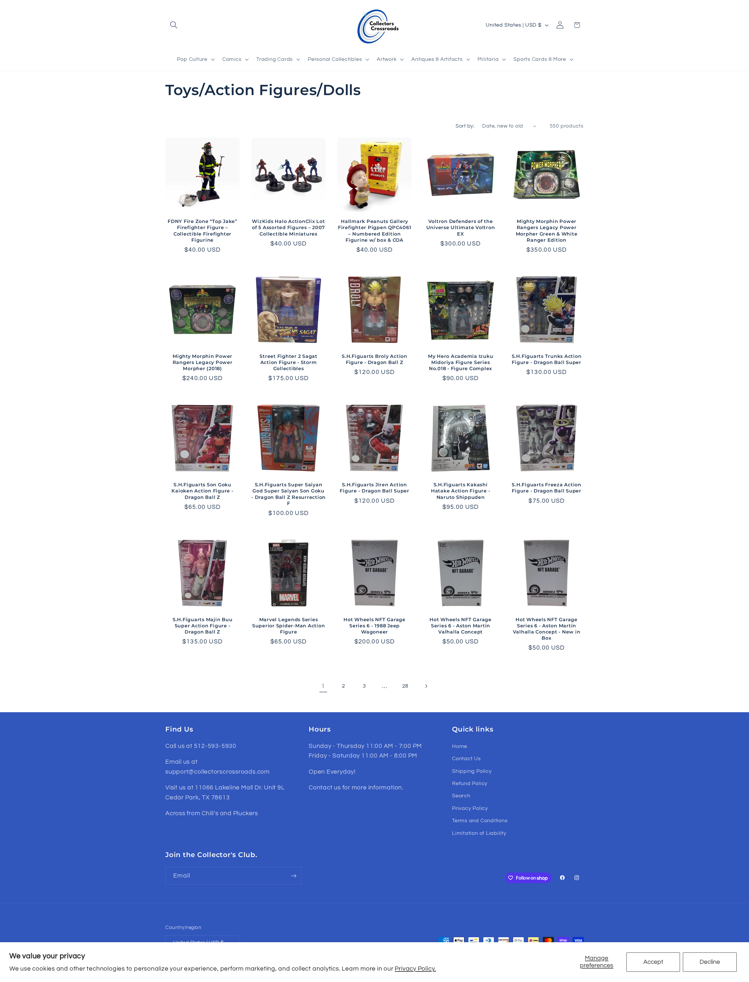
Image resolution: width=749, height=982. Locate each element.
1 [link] (323, 686)
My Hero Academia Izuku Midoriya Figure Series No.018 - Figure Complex (460, 362)
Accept (653, 962)
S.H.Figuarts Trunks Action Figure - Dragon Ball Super (547, 359)
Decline (710, 962)
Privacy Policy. (415, 969)
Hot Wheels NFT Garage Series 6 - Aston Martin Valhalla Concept (461, 626)
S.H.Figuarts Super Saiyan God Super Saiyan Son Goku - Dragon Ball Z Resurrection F (288, 494)
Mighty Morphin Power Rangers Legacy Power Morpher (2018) (203, 362)
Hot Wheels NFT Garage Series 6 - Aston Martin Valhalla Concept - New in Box (546, 629)
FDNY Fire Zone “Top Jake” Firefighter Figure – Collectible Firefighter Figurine (202, 230)
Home (459, 746)
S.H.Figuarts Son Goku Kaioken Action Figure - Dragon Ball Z (202, 491)
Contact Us (466, 758)
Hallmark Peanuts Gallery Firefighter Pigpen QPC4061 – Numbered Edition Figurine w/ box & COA (374, 230)
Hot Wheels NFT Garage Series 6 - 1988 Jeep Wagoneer (374, 626)
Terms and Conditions (480, 820)
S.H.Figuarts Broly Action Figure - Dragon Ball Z (374, 359)
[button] (173, 25)
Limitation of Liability (479, 833)
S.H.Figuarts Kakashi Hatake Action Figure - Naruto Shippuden (460, 491)
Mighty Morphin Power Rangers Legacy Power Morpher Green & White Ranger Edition (547, 230)
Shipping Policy (472, 771)
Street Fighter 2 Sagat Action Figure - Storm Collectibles (288, 362)
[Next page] (426, 686)
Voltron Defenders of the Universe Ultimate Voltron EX (460, 227)
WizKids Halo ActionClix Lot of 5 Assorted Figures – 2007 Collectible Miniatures (288, 227)
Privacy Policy (470, 808)
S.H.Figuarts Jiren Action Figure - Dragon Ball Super (374, 488)
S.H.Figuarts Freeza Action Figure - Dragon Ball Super (546, 488)
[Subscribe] (293, 876)
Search (461, 796)
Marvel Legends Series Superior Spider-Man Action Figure (288, 626)
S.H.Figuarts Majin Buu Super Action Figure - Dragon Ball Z (203, 626)
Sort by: (465, 126)
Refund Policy (469, 783)
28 (405, 686)
